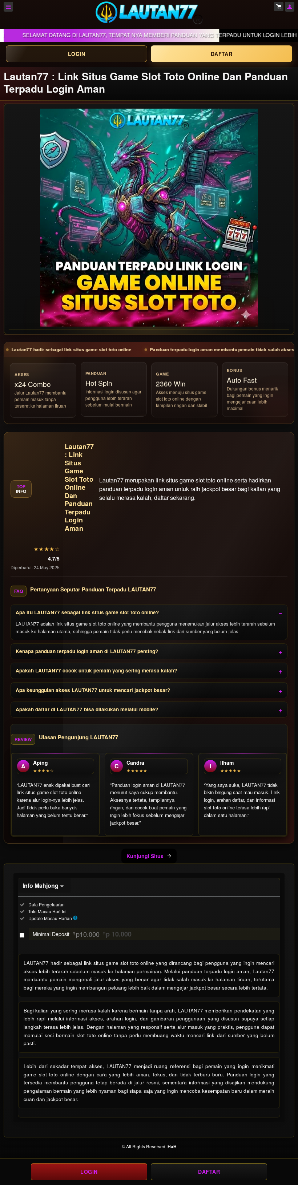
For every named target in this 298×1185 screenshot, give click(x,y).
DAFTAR (221, 53)
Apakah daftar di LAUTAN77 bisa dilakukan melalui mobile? (87, 709)
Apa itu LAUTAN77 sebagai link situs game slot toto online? (87, 612)
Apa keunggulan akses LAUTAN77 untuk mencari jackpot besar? (93, 690)
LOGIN (76, 53)
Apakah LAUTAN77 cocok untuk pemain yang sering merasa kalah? (96, 670)
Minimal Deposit (82, 934)
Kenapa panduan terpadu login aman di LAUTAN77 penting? (87, 651)
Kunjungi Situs (145, 856)
